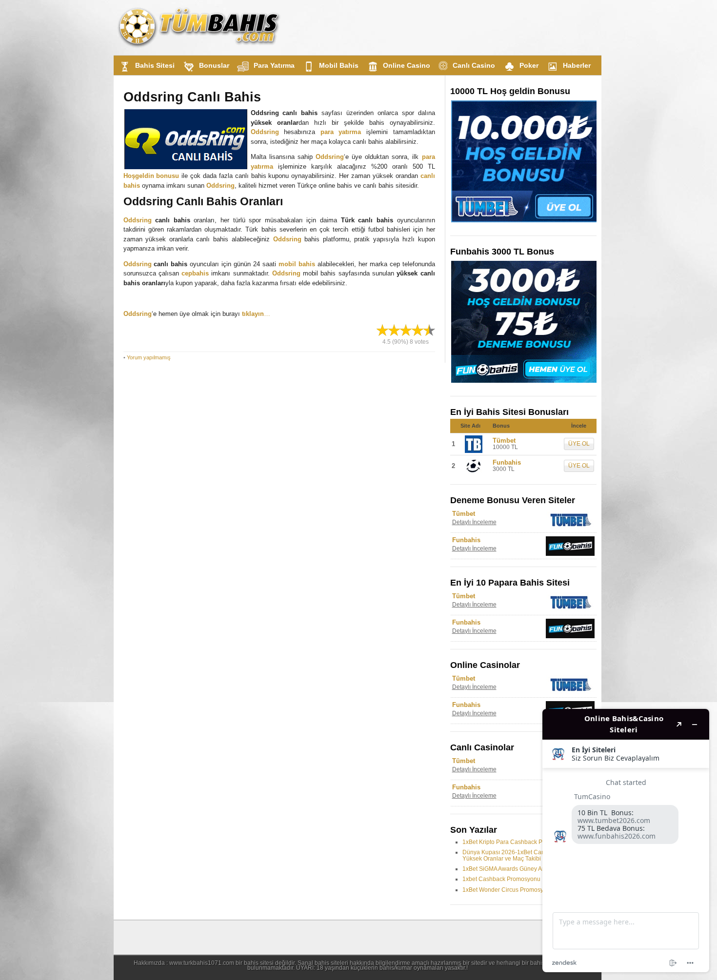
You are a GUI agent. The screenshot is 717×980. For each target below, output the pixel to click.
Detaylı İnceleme (474, 522)
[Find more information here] (626, 840)
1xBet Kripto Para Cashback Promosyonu (517, 842)
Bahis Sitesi (155, 65)
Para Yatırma (274, 65)
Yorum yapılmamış (149, 357)
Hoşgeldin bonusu (151, 175)
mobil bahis (297, 264)
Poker (528, 65)
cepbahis (195, 273)
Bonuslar (214, 65)
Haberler (577, 65)
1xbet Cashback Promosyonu (501, 879)
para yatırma (340, 132)
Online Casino (406, 65)
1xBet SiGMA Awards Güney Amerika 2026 (518, 868)
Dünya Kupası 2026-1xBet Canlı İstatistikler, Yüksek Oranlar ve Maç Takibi (520, 855)
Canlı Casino (474, 65)
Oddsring (265, 132)
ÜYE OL (579, 443)
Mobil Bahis (338, 65)
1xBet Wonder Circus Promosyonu (508, 889)
